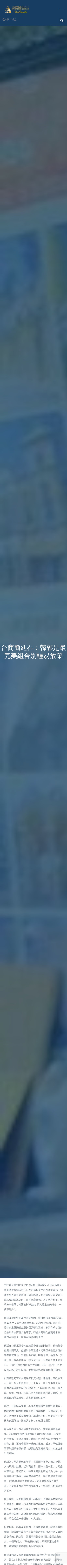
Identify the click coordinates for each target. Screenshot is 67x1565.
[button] (62, 20)
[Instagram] (14, 19)
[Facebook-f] (4, 19)
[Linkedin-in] (11, 19)
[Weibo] (7, 19)
